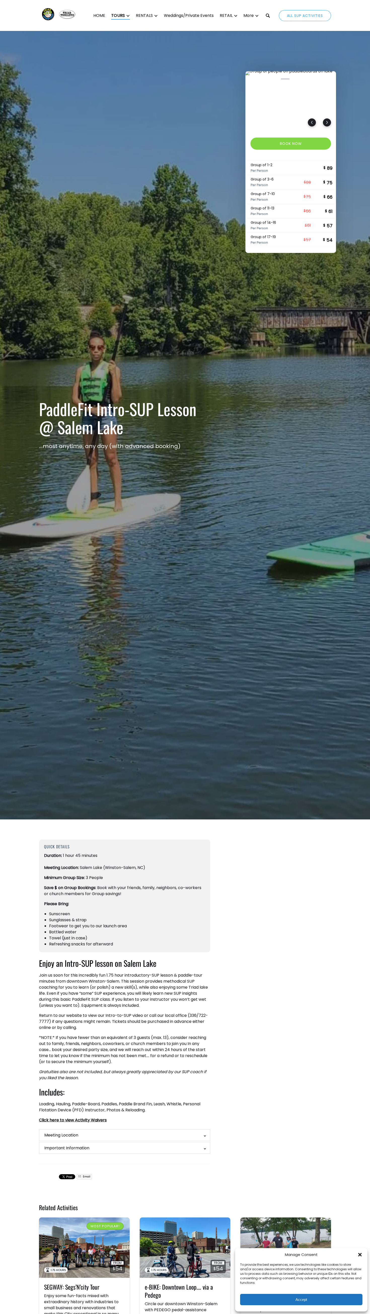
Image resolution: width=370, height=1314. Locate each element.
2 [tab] (263, 78)
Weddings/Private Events (189, 15)
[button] (359, 1254)
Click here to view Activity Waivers (73, 1120)
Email (86, 1176)
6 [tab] (307, 78)
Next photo (327, 122)
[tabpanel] (290, 101)
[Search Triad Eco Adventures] (268, 16)
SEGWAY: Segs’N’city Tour (71, 1286)
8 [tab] (329, 78)
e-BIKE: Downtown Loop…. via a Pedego (179, 1290)
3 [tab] (274, 78)
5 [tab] (296, 78)
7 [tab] (318, 78)
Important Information (66, 1148)
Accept (301, 1299)
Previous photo (312, 122)
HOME (99, 15)
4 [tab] (285, 78)
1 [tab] (252, 78)
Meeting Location (61, 1135)
